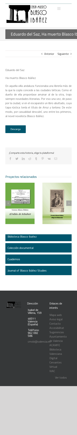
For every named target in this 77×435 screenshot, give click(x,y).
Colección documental (20, 248)
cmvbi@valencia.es (39, 341)
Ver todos (61, 377)
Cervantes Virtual (55, 364)
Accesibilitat (56, 328)
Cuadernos (14, 259)
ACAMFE (54, 345)
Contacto (55, 323)
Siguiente (63, 54)
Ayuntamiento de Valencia (58, 338)
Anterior (49, 54)
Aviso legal (55, 319)
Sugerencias (56, 332)
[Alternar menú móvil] (59, 8)
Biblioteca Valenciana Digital (55, 353)
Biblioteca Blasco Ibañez (22, 236)
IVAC (52, 371)
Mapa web (55, 315)
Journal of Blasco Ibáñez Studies (27, 270)
